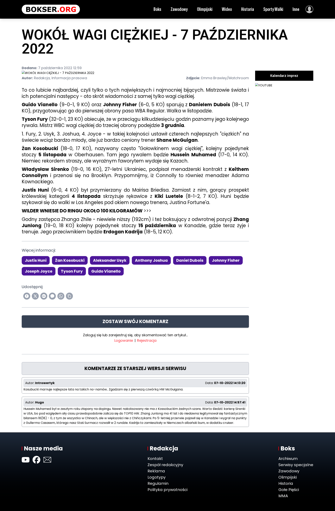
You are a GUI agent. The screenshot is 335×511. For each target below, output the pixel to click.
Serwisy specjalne (295, 465)
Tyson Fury (72, 271)
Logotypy (157, 477)
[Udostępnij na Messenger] (52, 296)
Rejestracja (146, 340)
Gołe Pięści (288, 489)
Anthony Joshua (151, 260)
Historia (247, 9)
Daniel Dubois (189, 260)
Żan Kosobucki (70, 260)
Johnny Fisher (226, 260)
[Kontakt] (47, 460)
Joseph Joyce (38, 271)
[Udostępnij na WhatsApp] (60, 296)
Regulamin (158, 483)
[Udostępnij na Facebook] (26, 296)
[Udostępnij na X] (35, 296)
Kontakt (155, 458)
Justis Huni (36, 260)
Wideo (227, 9)
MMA (283, 496)
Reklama (156, 471)
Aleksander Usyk (109, 260)
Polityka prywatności (167, 489)
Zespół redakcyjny (165, 465)
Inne (296, 9)
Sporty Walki (273, 9)
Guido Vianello (106, 271)
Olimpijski (204, 9)
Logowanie (123, 340)
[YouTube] (25, 460)
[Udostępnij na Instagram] (43, 296)
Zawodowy (179, 9)
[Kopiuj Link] (69, 296)
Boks (157, 9)
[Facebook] (36, 460)
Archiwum (288, 458)
